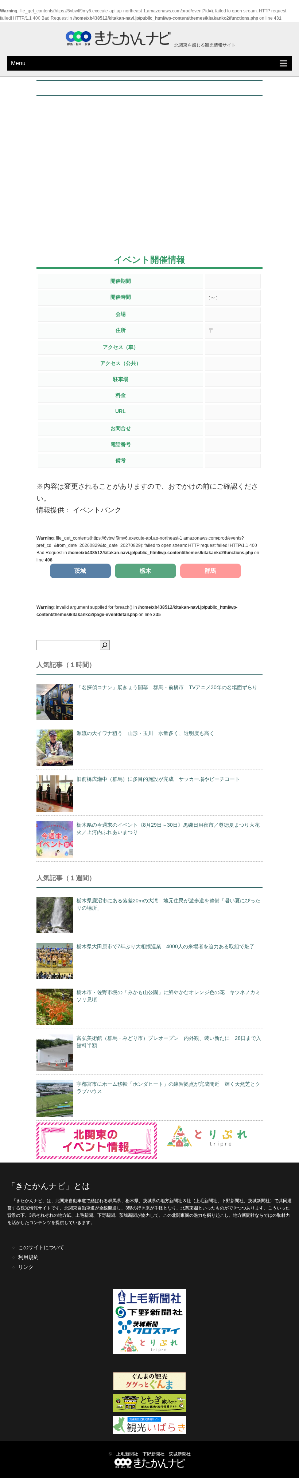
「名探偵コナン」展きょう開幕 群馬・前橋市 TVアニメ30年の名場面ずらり (167, 687)
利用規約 (28, 1257)
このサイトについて (41, 1247)
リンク (26, 1267)
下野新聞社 (153, 1454)
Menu (18, 63)
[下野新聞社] (149, 1318)
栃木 (145, 571)
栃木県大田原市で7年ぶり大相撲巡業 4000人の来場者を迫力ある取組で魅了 (166, 946)
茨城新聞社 (180, 1454)
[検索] (104, 645)
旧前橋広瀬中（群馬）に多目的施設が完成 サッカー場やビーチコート (158, 779)
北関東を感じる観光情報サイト (204, 45)
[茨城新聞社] (149, 1332)
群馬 (210, 571)
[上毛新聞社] (149, 1303)
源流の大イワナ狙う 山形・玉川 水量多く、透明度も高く (145, 733)
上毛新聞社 (127, 1454)
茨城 (80, 571)
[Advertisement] (149, 187)
